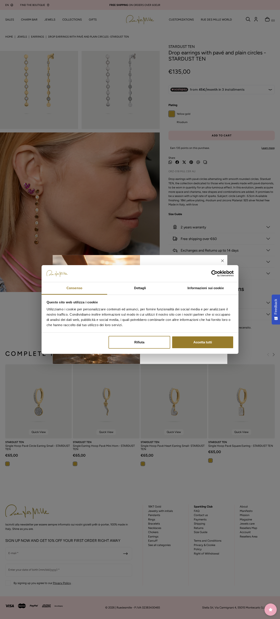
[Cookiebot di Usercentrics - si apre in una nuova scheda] (214, 273)
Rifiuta (139, 342)
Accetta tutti (202, 342)
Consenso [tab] (74, 288)
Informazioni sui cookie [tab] (205, 288)
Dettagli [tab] (140, 288)
